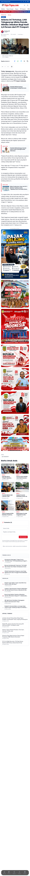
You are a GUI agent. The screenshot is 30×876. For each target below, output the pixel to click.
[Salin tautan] (27, 61)
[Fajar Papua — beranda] (10, 5)
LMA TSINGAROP (5, 456)
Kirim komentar (23, 537)
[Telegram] (21, 61)
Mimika (3, 9)
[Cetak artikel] (11, 66)
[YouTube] (28, 2)
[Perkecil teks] (5, 66)
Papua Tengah (10, 9)
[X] (23, 2)
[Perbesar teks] (8, 66)
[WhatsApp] (17, 61)
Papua (16, 9)
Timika (3, 71)
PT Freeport (23, 9)
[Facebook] (21, 2)
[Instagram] (26, 2)
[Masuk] (27, 5)
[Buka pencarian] (24, 5)
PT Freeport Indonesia (20, 81)
